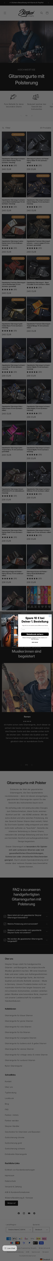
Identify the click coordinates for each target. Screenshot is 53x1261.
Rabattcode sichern (35, 634)
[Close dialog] (50, 616)
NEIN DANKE (35, 642)
